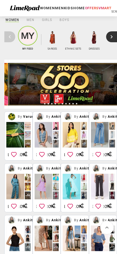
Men (30, 20)
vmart (105, 8)
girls (47, 20)
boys (64, 20)
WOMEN (12, 20)
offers (91, 8)
